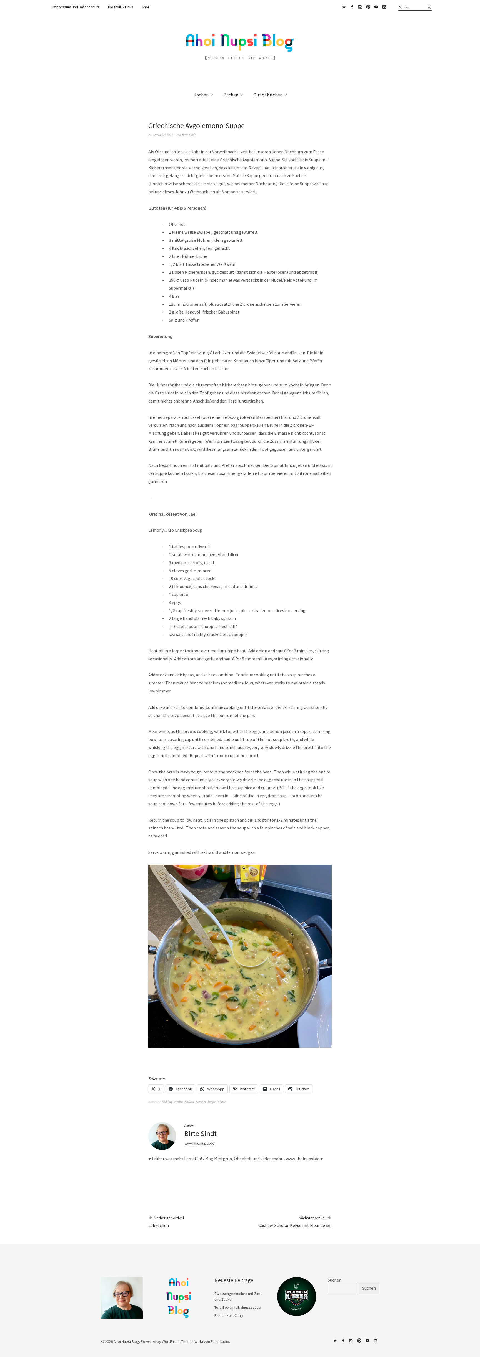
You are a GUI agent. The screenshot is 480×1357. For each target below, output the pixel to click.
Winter (221, 1101)
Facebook (352, 7)
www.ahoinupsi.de (199, 1143)
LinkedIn (384, 7)
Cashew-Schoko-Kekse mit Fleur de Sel (295, 1221)
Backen (231, 95)
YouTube (376, 7)
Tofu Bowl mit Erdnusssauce (237, 1307)
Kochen (201, 95)
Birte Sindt (189, 135)
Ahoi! (146, 6)
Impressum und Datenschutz (76, 6)
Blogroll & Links (120, 6)
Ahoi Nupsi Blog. (127, 1341)
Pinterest (368, 7)
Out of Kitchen (267, 95)
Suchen (334, 1280)
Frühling (167, 1101)
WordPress (171, 1341)
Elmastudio (220, 1341)
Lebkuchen (166, 1221)
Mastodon (344, 7)
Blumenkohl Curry (228, 1315)
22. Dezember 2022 (160, 135)
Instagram (360, 7)
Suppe (212, 1101)
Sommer (201, 1101)
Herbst (178, 1101)
